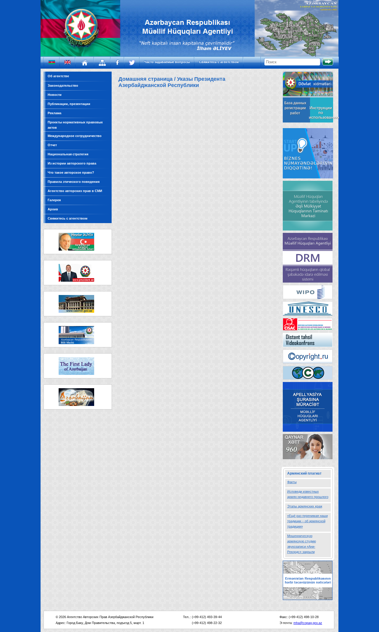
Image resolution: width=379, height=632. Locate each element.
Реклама (54, 113)
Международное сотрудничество (75, 136)
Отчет (52, 145)
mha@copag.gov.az (307, 623)
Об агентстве (58, 76)
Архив (53, 209)
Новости (55, 94)
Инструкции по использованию (321, 112)
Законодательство (63, 85)
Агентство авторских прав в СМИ (75, 191)
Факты (292, 482)
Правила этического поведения (73, 181)
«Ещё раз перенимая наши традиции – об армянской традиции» (307, 521)
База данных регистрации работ (295, 108)
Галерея (54, 200)
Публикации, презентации (69, 104)
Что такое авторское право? (71, 172)
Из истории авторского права (72, 163)
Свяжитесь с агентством (219, 62)
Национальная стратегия (68, 154)
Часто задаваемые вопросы (167, 62)
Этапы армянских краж (304, 506)
